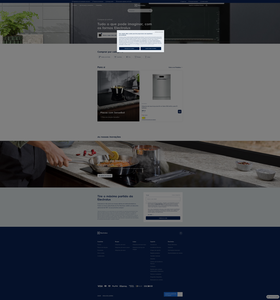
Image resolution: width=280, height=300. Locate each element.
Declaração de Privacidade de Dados (146, 44)
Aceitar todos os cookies (150, 48)
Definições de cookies (129, 48)
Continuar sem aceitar (159, 31)
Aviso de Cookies (133, 44)
